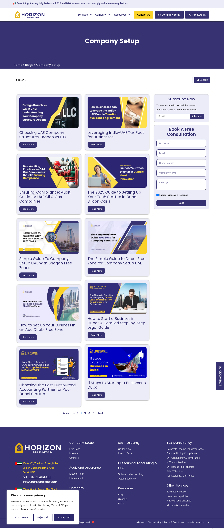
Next (100, 413)
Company (100, 14)
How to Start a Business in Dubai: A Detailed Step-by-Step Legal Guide (116, 323)
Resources (120, 14)
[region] (43, 507)
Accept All (64, 517)
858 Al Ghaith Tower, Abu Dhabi (40, 489)
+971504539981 (40, 477)
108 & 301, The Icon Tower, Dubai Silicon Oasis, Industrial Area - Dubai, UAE (41, 468)
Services (83, 14)
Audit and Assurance (85, 468)
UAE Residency (129, 443)
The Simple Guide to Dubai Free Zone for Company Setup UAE (116, 261)
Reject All (42, 517)
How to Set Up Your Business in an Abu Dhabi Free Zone (47, 327)
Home (18, 65)
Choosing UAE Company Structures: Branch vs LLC (42, 135)
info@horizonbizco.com (40, 482)
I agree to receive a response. (173, 195)
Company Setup (81, 443)
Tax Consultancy (179, 443)
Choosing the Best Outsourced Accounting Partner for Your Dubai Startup (47, 389)
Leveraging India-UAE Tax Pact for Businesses (116, 135)
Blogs (29, 65)
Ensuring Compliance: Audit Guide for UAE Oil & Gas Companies (45, 197)
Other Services (177, 485)
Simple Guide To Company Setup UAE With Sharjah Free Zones (45, 263)
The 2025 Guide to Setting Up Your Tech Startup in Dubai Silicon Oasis (114, 197)
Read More (28, 144)
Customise (21, 517)
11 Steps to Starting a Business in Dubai (117, 385)
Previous (69, 413)
